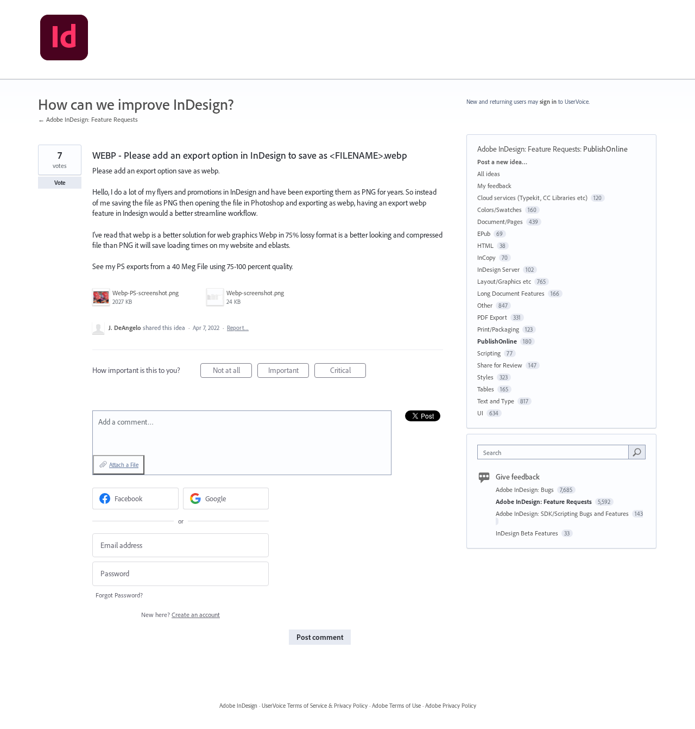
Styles (485, 377)
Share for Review (499, 365)
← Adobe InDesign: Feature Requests (88, 119)
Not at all (232, 371)
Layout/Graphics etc (504, 281)
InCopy (486, 257)
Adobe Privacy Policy (450, 705)
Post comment (319, 637)
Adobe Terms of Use (396, 705)
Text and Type (495, 401)
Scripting (489, 353)
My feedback (494, 186)
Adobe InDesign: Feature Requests (528, 149)
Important (288, 371)
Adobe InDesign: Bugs (525, 489)
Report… (238, 328)
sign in (548, 101)
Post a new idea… (502, 162)
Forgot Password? (119, 595)
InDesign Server (498, 269)
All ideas (488, 174)
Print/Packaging (498, 329)
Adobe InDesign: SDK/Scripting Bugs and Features (563, 513)
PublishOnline (605, 149)
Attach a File (123, 465)
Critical (348, 371)
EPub (483, 233)
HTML (485, 245)
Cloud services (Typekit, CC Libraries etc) (532, 198)
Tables (485, 389)
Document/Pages (500, 221)
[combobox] (556, 452)
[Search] (637, 452)
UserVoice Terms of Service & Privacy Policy (315, 705)
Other (484, 305)
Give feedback (518, 477)
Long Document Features (511, 293)
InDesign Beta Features (528, 533)
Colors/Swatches (499, 209)
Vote (60, 182)
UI (480, 413)
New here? (180, 614)
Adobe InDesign (238, 705)
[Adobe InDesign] (64, 40)
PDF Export (492, 317)
